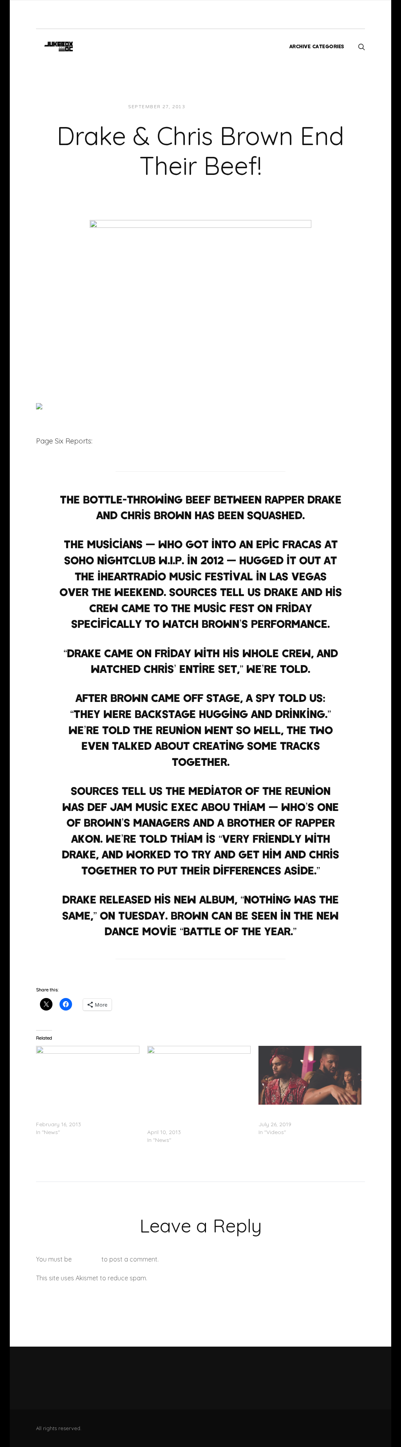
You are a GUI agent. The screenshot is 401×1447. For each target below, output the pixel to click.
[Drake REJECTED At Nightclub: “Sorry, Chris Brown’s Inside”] (87, 1075)
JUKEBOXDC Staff (218, 106)
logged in (86, 1259)
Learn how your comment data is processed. (213, 1278)
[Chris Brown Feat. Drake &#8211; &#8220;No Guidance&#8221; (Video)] (310, 1075)
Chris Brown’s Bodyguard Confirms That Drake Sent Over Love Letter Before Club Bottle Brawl (192, 1116)
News (259, 106)
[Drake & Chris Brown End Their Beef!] (200, 295)
